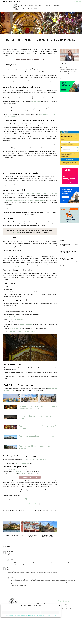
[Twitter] (75, 2)
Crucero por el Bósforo (15, 328)
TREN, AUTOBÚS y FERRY (19, 471)
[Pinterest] (35, 504)
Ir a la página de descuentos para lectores (30, 477)
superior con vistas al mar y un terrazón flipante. (32, 200)
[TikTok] (72, 2)
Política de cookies (9, 615)
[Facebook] (67, 2)
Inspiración (7, 36)
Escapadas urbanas (14, 36)
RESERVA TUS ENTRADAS (22, 463)
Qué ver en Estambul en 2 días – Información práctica (38, 427)
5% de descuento (15, 232)
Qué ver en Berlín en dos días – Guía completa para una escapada (45, 511)
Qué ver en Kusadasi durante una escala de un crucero (38, 437)
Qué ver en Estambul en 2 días (30, 346)
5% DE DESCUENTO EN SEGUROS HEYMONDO (34, 459)
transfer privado (36, 101)
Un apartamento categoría (11, 200)
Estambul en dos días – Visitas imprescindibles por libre (38, 407)
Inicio (3, 36)
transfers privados (22, 110)
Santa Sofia (21, 316)
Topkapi (22, 324)
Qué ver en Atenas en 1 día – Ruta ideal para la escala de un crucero (15, 511)
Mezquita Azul (12, 316)
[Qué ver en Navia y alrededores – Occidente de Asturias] (30, 526)
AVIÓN (14, 469)
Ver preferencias (50, 612)
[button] (58, 605)
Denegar (31, 612)
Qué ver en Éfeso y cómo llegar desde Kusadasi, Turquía (38, 447)
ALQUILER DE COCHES (24, 473)
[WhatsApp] (38, 504)
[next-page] (63, 265)
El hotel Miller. (8, 207)
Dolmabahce (28, 324)
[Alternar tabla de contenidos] (42, 59)
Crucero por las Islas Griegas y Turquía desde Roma (38, 417)
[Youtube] (77, 2)
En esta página (22, 81)
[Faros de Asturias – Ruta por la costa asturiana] (11, 526)
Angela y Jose (15, 559)
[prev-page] (61, 265)
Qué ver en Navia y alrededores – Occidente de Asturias (30, 535)
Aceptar (11, 612)
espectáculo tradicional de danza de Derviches (22, 331)
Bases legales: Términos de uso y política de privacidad (25, 615)
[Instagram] (69, 2)
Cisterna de (17, 319)
